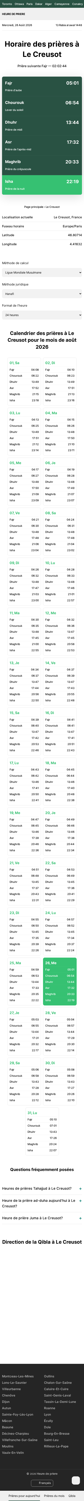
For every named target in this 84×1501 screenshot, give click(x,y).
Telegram (47, 1349)
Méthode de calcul (15, 263)
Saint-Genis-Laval (57, 1395)
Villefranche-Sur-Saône (20, 1440)
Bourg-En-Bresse (57, 1433)
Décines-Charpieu (15, 1433)
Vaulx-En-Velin (13, 1453)
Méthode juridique (15, 284)
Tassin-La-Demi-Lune (60, 1402)
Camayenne (62, 4)
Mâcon (7, 1421)
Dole (47, 1427)
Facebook (28, 1349)
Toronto (7, 4)
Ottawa (19, 4)
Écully (48, 1421)
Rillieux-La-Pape (56, 1446)
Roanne (49, 1408)
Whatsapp (56, 1349)
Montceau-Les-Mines (18, 1376)
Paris (30, 4)
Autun (6, 1408)
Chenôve (8, 1395)
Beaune (7, 1427)
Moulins (7, 1446)
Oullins (49, 1376)
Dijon (6, 1402)
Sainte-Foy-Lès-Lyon (17, 1414)
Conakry (77, 4)
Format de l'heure (14, 305)
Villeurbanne (11, 1389)
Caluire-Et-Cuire (56, 1389)
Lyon (47, 1414)
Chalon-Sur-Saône (58, 1383)
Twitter (37, 1349)
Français (45, 1483)
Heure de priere (13, 14)
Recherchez (80, 14)
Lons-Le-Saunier (14, 1383)
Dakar (38, 4)
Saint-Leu (51, 1440)
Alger (48, 4)
